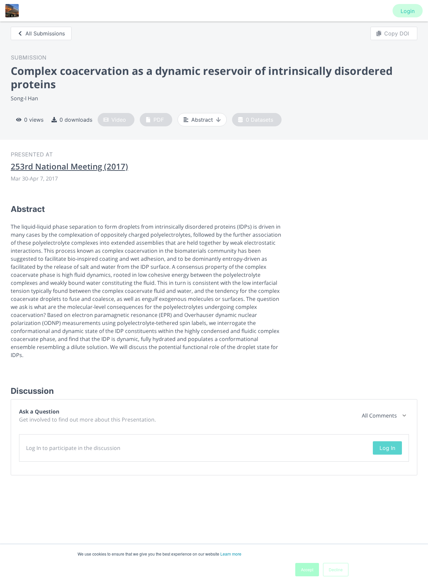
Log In (387, 448)
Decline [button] (336, 569)
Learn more (230, 554)
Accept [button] (307, 569)
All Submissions (45, 33)
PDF (158, 119)
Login (408, 11)
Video (118, 119)
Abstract (202, 119)
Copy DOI (396, 33)
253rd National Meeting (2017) (69, 166)
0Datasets (259, 119)
